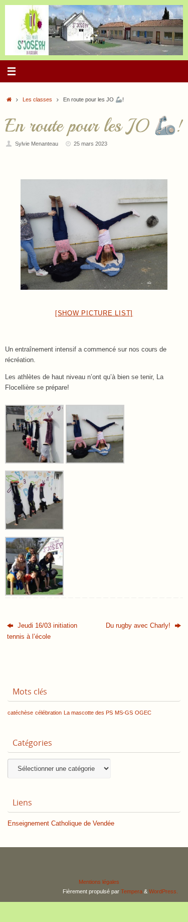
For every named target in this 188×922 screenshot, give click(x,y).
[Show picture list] (94, 313)
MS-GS (124, 713)
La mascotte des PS (88, 713)
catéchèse (20, 713)
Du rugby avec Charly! (139, 625)
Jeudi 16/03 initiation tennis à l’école (42, 631)
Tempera (131, 891)
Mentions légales (99, 882)
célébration (48, 713)
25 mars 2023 (90, 144)
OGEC (143, 713)
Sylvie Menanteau (36, 144)
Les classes (37, 99)
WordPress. (163, 891)
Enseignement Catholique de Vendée (61, 823)
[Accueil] (9, 99)
